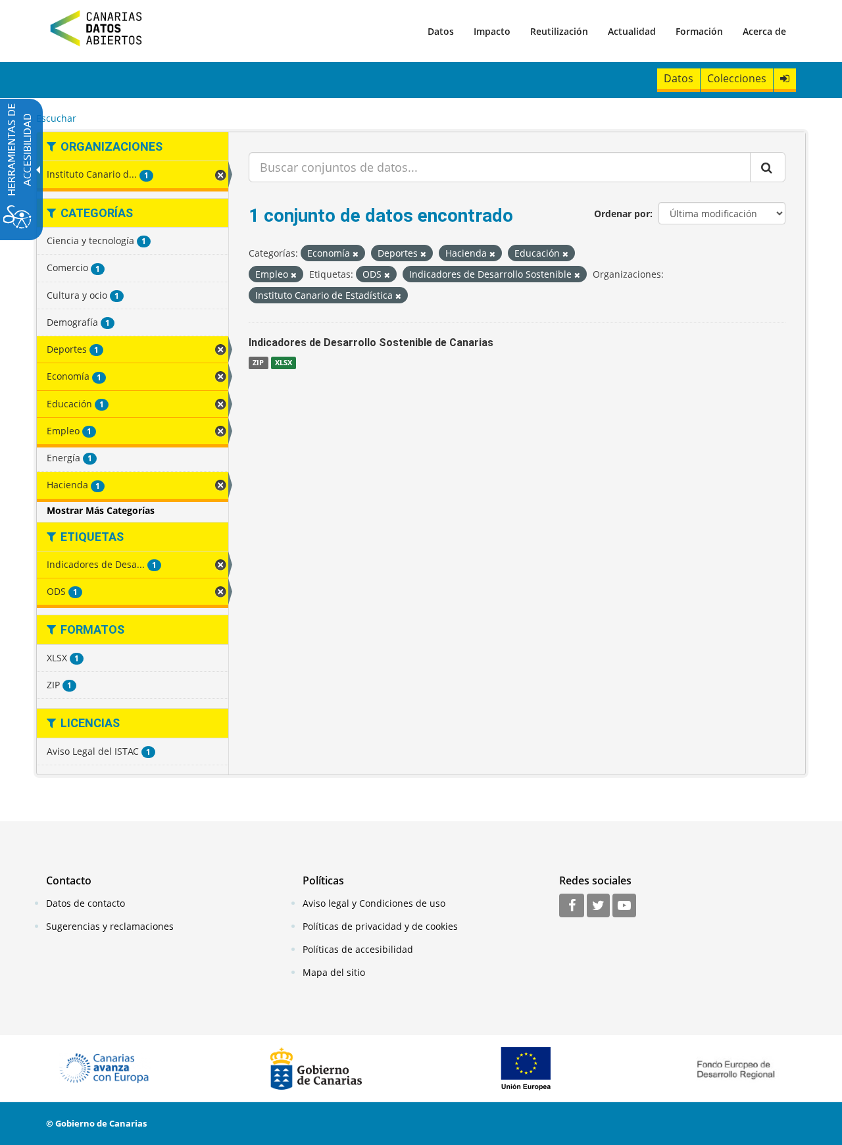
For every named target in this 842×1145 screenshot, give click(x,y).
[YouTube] (624, 906)
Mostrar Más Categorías (101, 510)
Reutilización (559, 31)
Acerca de (764, 31)
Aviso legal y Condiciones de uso (374, 903)
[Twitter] (598, 906)
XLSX (283, 362)
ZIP (258, 362)
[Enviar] (767, 167)
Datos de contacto (85, 903)
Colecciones (736, 78)
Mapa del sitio (334, 972)
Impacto (492, 31)
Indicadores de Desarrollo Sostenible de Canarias (371, 342)
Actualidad (632, 31)
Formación (699, 31)
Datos (441, 31)
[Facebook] (571, 906)
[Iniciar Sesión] (785, 78)
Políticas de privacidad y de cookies (380, 926)
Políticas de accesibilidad (358, 949)
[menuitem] (441, 31)
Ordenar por (622, 213)
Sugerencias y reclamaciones (110, 926)
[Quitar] (356, 254)
